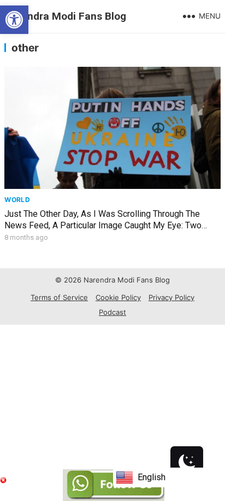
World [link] (17, 199)
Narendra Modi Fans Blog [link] (65, 16)
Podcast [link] (112, 312)
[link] (14, 19)
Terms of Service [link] (59, 297)
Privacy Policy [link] (171, 297)
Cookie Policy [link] (118, 297)
